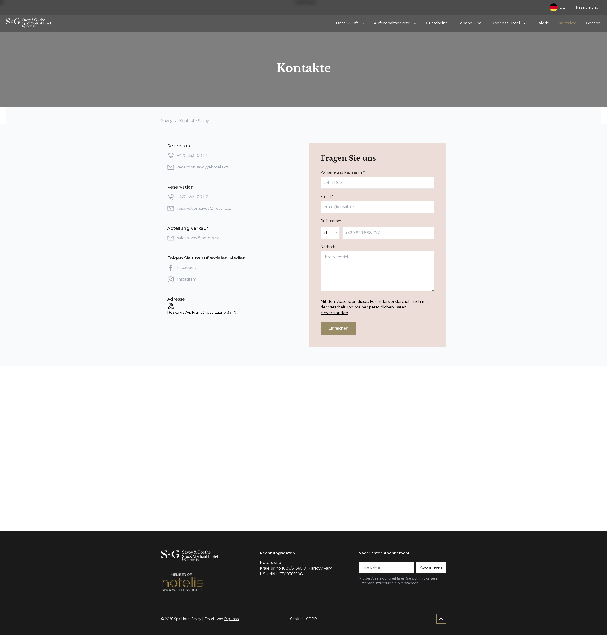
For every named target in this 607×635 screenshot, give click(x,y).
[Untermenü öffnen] (363, 23)
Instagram (186, 279)
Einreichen (338, 328)
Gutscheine (437, 23)
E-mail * (327, 197)
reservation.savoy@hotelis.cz (204, 208)
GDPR (311, 619)
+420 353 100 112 (192, 197)
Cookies (296, 619)
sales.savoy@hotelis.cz (198, 238)
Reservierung (587, 7)
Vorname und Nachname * (343, 172)
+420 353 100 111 (192, 155)
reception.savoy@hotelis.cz (202, 167)
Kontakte (567, 23)
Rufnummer (331, 221)
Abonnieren (431, 567)
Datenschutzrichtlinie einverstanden (388, 583)
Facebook (187, 267)
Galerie (542, 23)
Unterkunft (347, 23)
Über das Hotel (505, 23)
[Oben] (441, 619)
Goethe (593, 23)
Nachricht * (330, 247)
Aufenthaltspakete (392, 23)
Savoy (166, 120)
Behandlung (469, 23)
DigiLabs (231, 619)
